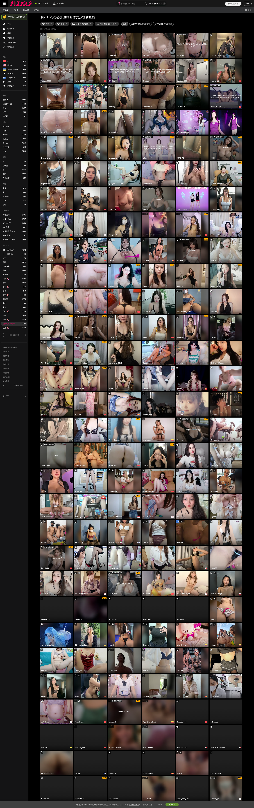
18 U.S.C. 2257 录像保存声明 (13, 385)
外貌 (47, 24)
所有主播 (6, 381)
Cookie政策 (134, 805)
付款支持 (6, 352)
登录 (247, 4)
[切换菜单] (4, 3)
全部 (124, 24)
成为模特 (6, 373)
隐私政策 (6, 364)
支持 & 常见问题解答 (10, 347)
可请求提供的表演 (107, 24)
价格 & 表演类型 (82, 24)
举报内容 (6, 356)
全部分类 (16, 335)
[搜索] (146, 3)
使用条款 (6, 368)
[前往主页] (20, 3)
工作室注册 (7, 377)
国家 (62, 24)
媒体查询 (6, 360)
